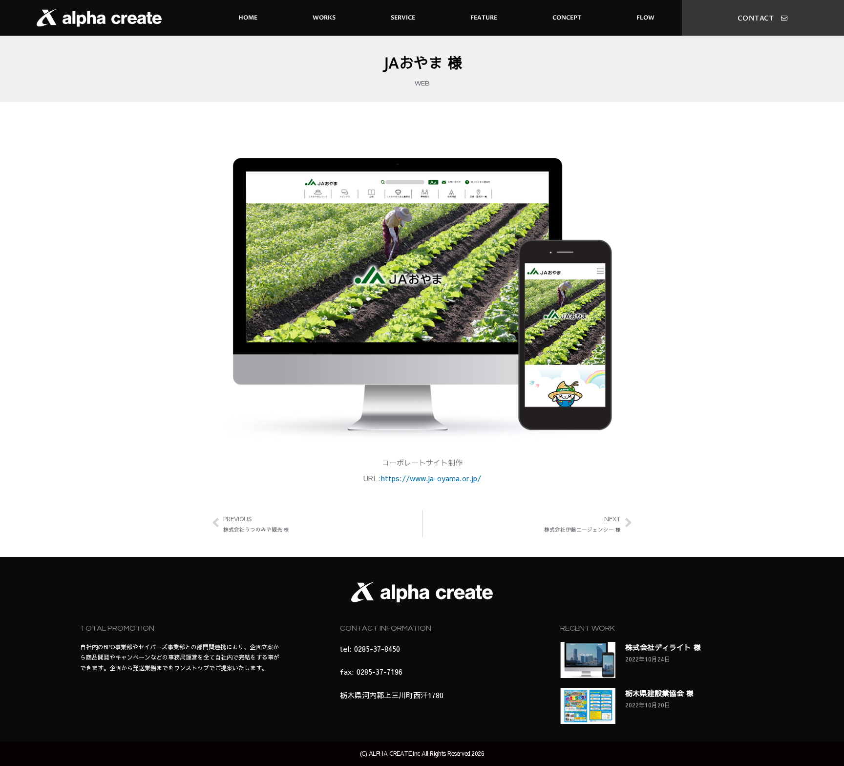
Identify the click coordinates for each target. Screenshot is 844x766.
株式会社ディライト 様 (663, 647)
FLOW (645, 17)
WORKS (324, 17)
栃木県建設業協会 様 (659, 693)
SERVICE (403, 17)
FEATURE (483, 17)
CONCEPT (566, 17)
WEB (422, 83)
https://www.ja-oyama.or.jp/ (430, 478)
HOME (247, 17)
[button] (763, 18)
